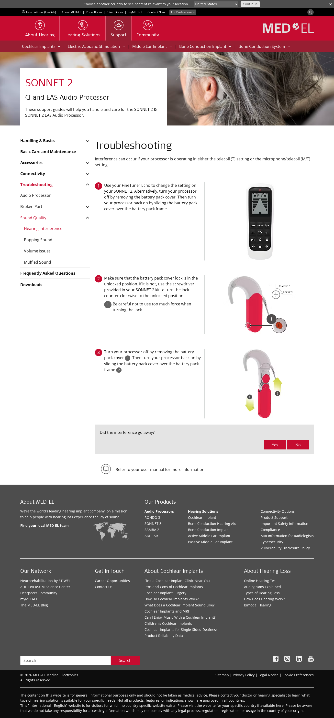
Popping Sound (38, 239)
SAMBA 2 (152, 529)
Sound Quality (33, 217)
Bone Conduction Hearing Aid (212, 523)
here (280, 705)
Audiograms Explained (262, 586)
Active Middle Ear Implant (209, 535)
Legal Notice (268, 675)
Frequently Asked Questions (47, 273)
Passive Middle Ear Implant (210, 542)
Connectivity (32, 173)
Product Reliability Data (164, 635)
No (298, 444)
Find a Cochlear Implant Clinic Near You (177, 580)
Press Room (94, 12)
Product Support (274, 517)
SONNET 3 (153, 523)
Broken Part (31, 206)
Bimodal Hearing (257, 605)
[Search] (310, 12)
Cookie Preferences (298, 675)
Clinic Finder (115, 12)
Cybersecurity (272, 542)
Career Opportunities (112, 580)
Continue (250, 4)
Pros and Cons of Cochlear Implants (174, 586)
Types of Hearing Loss (262, 593)
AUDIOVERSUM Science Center (45, 586)
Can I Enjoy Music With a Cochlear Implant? (180, 617)
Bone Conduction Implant (209, 529)
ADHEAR (151, 535)
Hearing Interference (43, 228)
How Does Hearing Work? (264, 599)
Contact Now (156, 12)
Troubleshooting (36, 184)
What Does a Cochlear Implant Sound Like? (179, 605)
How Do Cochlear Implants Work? (172, 599)
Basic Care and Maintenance (48, 151)
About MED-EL (71, 12)
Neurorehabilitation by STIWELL (46, 580)
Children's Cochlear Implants (168, 623)
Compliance (270, 529)
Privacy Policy (244, 675)
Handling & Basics (37, 140)
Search (125, 660)
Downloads (31, 284)
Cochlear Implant (202, 517)
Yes (275, 444)
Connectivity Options (278, 511)
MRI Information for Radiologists (287, 535)
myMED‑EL (135, 12)
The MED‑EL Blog (34, 605)
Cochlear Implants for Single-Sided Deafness (181, 629)
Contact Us (103, 586)
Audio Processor (35, 195)
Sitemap (222, 675)
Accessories (31, 162)
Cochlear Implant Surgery (165, 593)
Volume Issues (37, 251)
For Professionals (183, 12)
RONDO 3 (152, 517)
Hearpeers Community (38, 593)
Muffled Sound (37, 262)
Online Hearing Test (260, 580)
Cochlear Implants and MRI (167, 611)
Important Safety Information (284, 523)
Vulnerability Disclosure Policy (285, 548)
